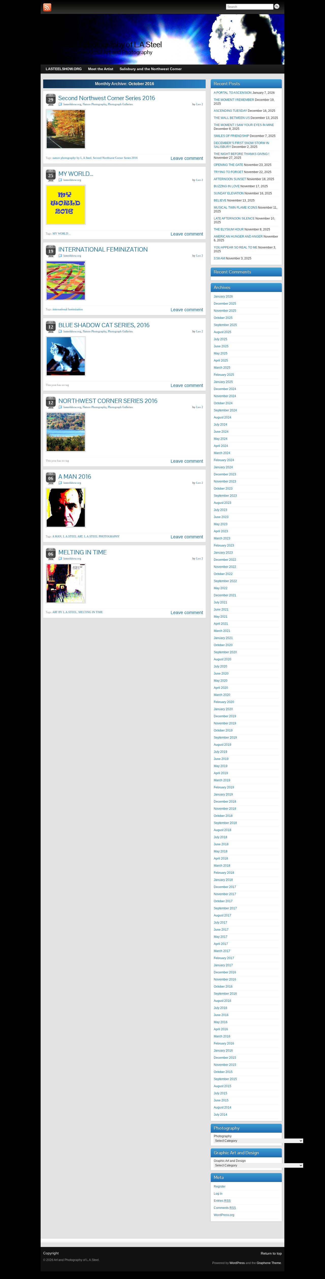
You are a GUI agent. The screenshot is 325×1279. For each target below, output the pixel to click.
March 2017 (222, 951)
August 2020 (222, 659)
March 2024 (222, 453)
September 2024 (225, 410)
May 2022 (221, 588)
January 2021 (223, 638)
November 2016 (225, 979)
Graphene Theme (269, 1263)
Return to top (271, 1253)
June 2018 (221, 844)
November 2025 (225, 311)
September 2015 (225, 1079)
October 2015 (223, 1072)
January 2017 (223, 965)
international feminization (68, 309)
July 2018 (220, 837)
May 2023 (221, 524)
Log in (218, 1193)
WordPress (237, 1263)
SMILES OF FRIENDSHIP (231, 136)
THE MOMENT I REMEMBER (234, 100)
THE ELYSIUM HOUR (229, 229)
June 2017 (221, 929)
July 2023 (220, 510)
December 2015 (225, 1057)
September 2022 (225, 581)
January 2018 (223, 880)
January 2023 (223, 552)
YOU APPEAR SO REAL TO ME (235, 247)
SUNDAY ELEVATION (229, 193)
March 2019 (222, 780)
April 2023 (221, 531)
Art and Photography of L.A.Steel (110, 44)
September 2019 (225, 737)
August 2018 (222, 830)
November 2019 (225, 723)
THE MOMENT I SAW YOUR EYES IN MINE (244, 125)
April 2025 (221, 360)
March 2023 (222, 538)
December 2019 (225, 716)
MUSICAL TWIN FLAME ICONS (235, 207)
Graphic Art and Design (230, 1161)
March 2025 (222, 367)
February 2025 (224, 375)
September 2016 (225, 993)
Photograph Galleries (120, 104)
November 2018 (225, 808)
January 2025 (223, 382)
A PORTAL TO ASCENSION (233, 93)
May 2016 (221, 1022)
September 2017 (225, 908)
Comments (225, 1208)
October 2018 (223, 816)
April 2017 (221, 944)
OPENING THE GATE (228, 165)
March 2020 (222, 695)
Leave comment (187, 158)
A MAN (56, 536)
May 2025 (221, 353)
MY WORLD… (75, 174)
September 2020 (225, 652)
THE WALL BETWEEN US (232, 118)
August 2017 (222, 915)
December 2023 (225, 474)
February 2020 (224, 702)
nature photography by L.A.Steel (72, 157)
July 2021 (220, 602)
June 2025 (221, 346)
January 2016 (223, 1050)
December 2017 (225, 887)
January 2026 (223, 296)
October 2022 (223, 574)
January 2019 (223, 794)
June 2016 (221, 1015)
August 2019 (222, 744)
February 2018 (224, 873)
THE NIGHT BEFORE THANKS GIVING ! (241, 154)
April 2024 (221, 446)
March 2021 (222, 631)
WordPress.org (224, 1215)
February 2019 (224, 787)
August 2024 (222, 417)
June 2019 (221, 759)
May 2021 (221, 616)
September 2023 (225, 495)
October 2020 (223, 645)
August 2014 (222, 1107)
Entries (222, 1201)
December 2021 (225, 595)
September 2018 (225, 823)
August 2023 (222, 503)
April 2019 (221, 773)
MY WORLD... (61, 233)
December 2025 (225, 303)
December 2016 (225, 972)
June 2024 (221, 431)
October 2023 (223, 488)
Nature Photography (94, 104)
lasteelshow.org (72, 104)
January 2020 (223, 709)
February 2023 (224, 545)
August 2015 (222, 1086)
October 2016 (223, 986)
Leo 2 (199, 104)
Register (219, 1186)
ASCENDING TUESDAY (230, 111)
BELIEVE (220, 200)
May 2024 (221, 439)
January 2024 (223, 467)
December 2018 (225, 801)
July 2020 (220, 666)
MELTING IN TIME (82, 552)
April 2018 (221, 858)
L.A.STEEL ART (73, 536)
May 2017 (221, 937)
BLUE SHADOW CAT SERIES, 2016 (104, 325)
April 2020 (221, 688)
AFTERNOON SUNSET (230, 179)
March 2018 (222, 865)
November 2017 (225, 894)
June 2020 (221, 673)
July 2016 (220, 1008)
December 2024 (225, 389)
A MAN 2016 (74, 476)
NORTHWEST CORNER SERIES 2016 (107, 401)
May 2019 (221, 766)
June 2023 (221, 517)
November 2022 (225, 567)
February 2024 (224, 460)
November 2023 (225, 481)
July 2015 (220, 1093)
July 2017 (220, 922)
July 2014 (220, 1114)
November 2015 (225, 1065)
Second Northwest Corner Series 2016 (106, 98)
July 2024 (220, 424)
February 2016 (224, 1043)
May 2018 (221, 851)
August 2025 (222, 332)
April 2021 (221, 624)
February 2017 (224, 958)
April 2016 (221, 1029)
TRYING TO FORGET (228, 172)
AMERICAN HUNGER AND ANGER (238, 236)
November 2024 (225, 396)
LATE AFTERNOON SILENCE (234, 218)
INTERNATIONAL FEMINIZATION (103, 249)
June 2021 (221, 609)
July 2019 (220, 752)
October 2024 (223, 403)
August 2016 (222, 1001)
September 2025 (225, 325)
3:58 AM (219, 258)
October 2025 (223, 318)
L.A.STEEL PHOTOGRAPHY (102, 536)
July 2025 (220, 339)
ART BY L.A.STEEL (64, 612)
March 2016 (222, 1036)
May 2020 (221, 680)
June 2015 (221, 1100)
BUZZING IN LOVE (227, 186)
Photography (223, 1136)
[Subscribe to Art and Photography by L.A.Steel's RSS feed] (47, 7)
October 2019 (223, 730)
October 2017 (223, 901)
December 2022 (225, 559)
